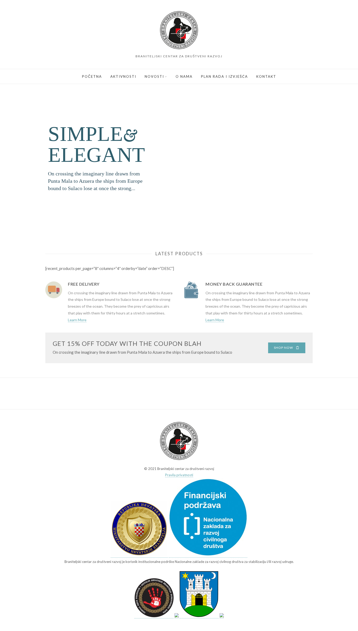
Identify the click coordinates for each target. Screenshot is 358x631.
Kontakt (266, 76)
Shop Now (283, 348)
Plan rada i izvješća (224, 76)
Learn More (77, 320)
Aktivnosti (123, 76)
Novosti (154, 76)
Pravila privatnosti (179, 475)
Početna (92, 76)
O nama (184, 76)
